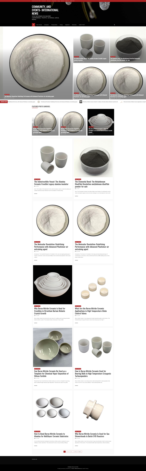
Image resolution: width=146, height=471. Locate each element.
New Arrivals (39, 24)
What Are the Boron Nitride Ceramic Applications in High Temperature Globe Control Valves (75, 101)
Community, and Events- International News (45, 9)
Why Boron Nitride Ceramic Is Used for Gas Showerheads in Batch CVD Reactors (92, 435)
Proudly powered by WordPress (64, 468)
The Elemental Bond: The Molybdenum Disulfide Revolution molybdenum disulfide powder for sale (125, 59)
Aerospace (46, 24)
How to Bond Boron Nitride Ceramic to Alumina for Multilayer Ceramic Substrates (51, 435)
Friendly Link (34, 459)
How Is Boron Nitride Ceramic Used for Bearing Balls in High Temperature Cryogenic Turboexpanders (100, 130)
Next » (80, 451)
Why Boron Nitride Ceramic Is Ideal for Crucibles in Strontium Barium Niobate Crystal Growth (35, 101)
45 (75, 451)
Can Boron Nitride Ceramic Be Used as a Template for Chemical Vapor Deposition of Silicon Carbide (118, 101)
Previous (33, 122)
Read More (35, 193)
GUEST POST (82, 24)
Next (113, 122)
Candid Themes (85, 468)
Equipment (67, 24)
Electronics (74, 24)
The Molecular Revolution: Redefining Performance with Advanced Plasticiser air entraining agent (90, 96)
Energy (61, 24)
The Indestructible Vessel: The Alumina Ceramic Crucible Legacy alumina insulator (22, 96)
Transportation (54, 24)
